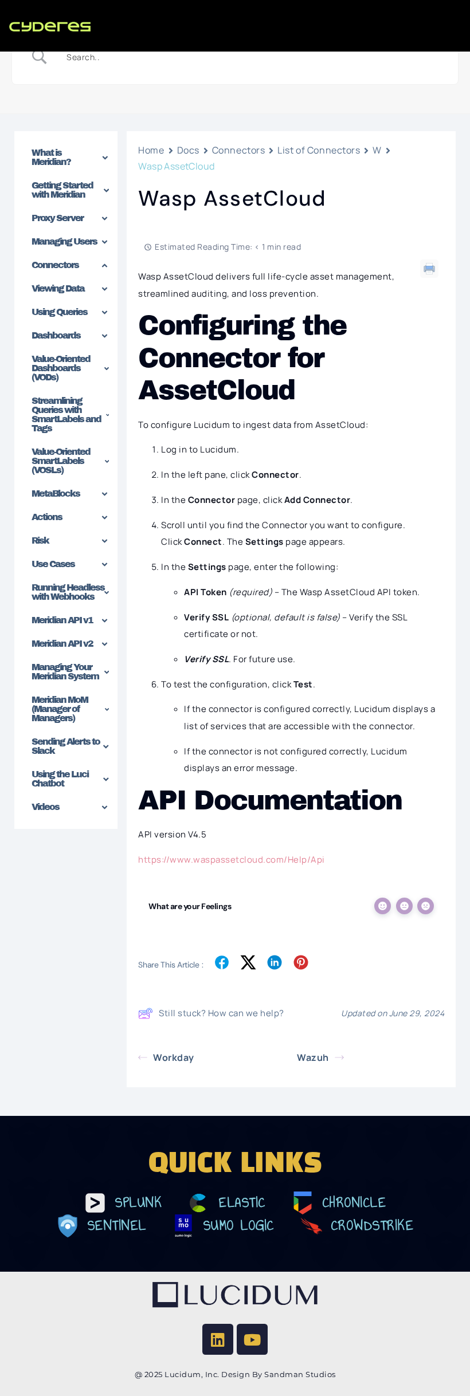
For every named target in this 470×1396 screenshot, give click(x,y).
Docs (188, 150)
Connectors (238, 150)
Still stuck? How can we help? (221, 1013)
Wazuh (313, 1057)
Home (151, 150)
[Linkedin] (217, 1339)
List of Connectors (318, 150)
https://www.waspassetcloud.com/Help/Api (231, 860)
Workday (173, 1057)
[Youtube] (252, 1339)
